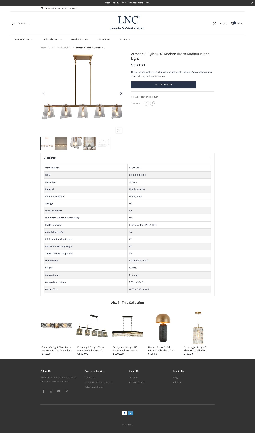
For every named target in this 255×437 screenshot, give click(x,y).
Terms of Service (136, 382)
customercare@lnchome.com (99, 382)
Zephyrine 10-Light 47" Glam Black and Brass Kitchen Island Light (125, 350)
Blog (175, 377)
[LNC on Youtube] (59, 392)
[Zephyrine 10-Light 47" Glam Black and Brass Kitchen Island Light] (127, 328)
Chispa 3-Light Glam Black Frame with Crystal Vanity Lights (56, 350)
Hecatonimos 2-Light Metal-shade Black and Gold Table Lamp (160, 350)
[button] (120, 93)
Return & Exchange (94, 387)
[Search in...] (14, 23)
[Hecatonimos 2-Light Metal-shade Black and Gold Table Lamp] (163, 328)
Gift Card (177, 382)
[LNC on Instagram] (51, 392)
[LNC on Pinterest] (66, 392)
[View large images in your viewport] (119, 130)
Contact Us (90, 377)
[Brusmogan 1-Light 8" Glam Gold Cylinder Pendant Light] (198, 328)
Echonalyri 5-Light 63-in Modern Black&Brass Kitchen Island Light (90, 350)
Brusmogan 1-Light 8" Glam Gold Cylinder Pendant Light (195, 350)
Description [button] (50, 157)
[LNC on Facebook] (43, 392)
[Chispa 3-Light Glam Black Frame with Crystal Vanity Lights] (56, 328)
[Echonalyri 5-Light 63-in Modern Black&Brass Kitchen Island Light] (92, 328)
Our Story (133, 377)
